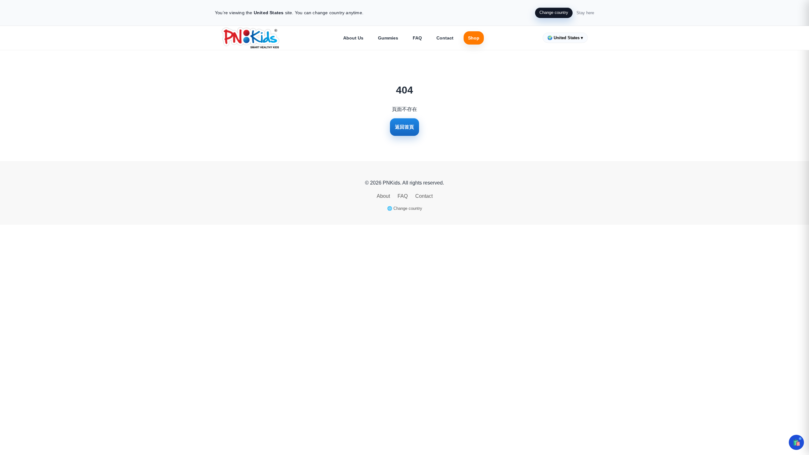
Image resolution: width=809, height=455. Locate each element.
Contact (444, 37)
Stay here (585, 12)
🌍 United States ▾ (565, 37)
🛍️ (796, 442)
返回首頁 (404, 127)
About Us (353, 37)
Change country (553, 12)
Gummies (388, 37)
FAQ (417, 37)
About (384, 196)
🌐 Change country (404, 208)
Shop (473, 37)
